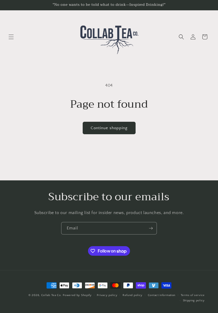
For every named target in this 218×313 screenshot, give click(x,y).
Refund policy (132, 295)
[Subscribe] (151, 228)
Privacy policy (107, 295)
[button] (11, 37)
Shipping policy (194, 300)
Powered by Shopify (77, 295)
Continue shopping (109, 128)
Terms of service (193, 295)
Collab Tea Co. (51, 295)
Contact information (161, 295)
